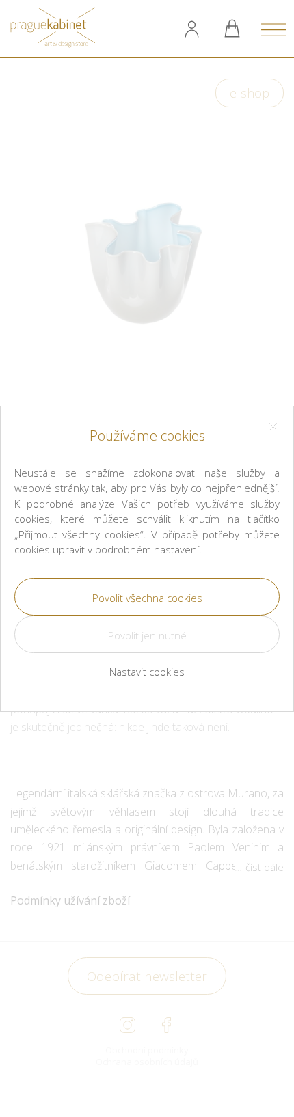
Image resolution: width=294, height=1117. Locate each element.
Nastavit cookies (147, 671)
